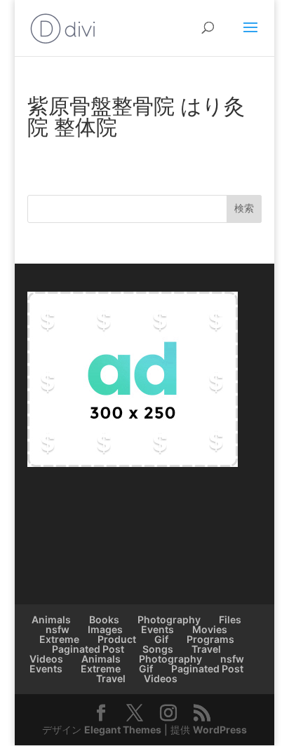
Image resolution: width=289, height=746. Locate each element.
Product (117, 639)
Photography (169, 619)
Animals (51, 619)
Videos (46, 659)
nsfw (57, 629)
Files (230, 619)
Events (157, 629)
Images (105, 629)
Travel (206, 649)
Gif (161, 639)
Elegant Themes (122, 729)
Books (104, 619)
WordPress (220, 729)
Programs (210, 639)
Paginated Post (88, 649)
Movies (209, 629)
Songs (157, 649)
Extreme (59, 639)
